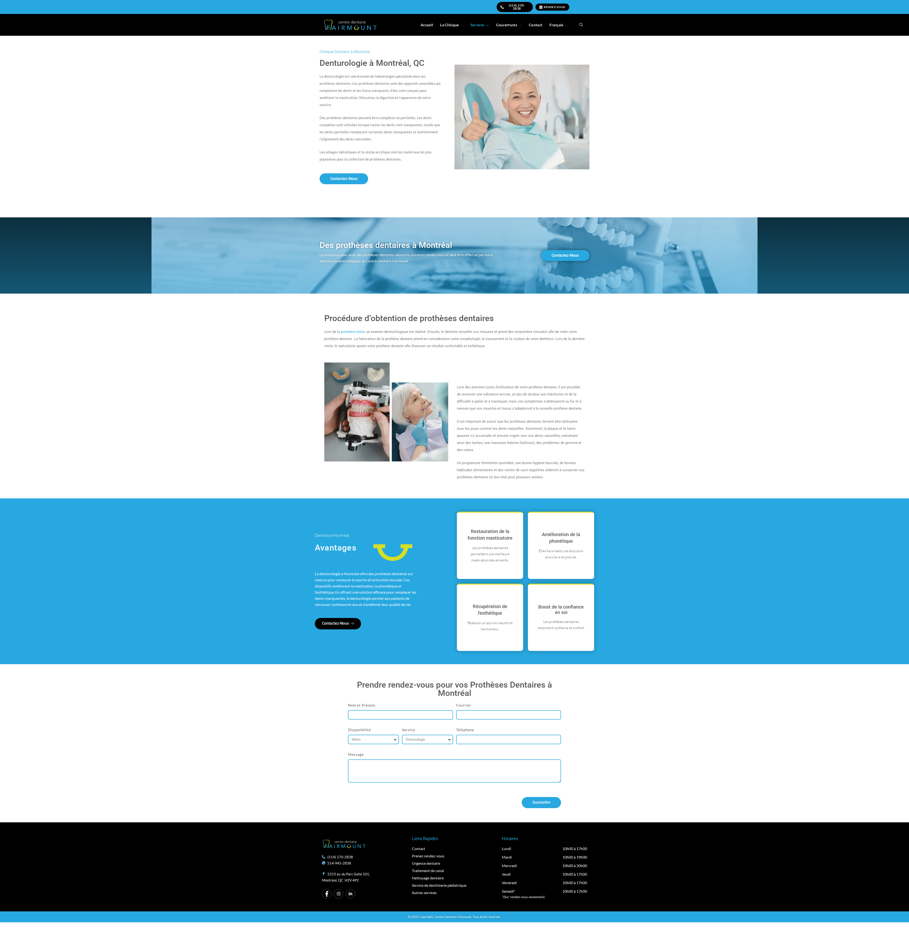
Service (408, 730)
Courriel (463, 705)
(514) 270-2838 (517, 7)
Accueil (427, 25)
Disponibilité (359, 730)
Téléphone (465, 730)
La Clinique (449, 25)
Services (477, 25)
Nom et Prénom (361, 705)
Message (356, 754)
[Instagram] (338, 894)
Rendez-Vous (554, 7)
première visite (353, 331)
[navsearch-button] (581, 24)
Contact (535, 25)
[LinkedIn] (350, 894)
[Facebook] (326, 894)
